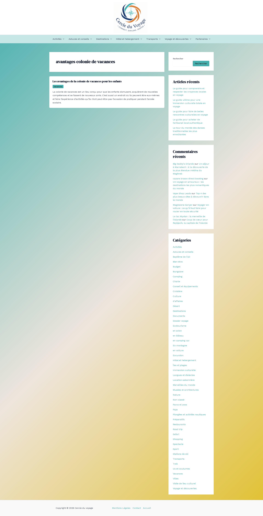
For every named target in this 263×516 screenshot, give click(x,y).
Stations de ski (180, 454)
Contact (137, 508)
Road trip (177, 429)
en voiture (178, 350)
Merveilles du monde (184, 385)
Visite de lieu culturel (184, 483)
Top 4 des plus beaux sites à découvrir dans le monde (191, 196)
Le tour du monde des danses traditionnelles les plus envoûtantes (189, 131)
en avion (177, 330)
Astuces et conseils (79, 39)
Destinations (102, 39)
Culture (177, 296)
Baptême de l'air (181, 256)
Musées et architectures (186, 390)
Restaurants (179, 424)
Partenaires (202, 39)
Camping (177, 276)
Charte (176, 281)
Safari (176, 434)
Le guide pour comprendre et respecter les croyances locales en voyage (189, 91)
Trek (175, 463)
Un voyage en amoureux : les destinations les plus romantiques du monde (191, 185)
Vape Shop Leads (182, 193)
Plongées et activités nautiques (189, 414)
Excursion (178, 355)
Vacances (58, 86)
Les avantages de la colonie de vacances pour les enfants (87, 81)
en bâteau (178, 335)
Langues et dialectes (184, 375)
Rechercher (178, 59)
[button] (63, 39)
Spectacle (178, 444)
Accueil (147, 508)
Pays (175, 409)
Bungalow (178, 271)
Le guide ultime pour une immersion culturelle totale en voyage (189, 103)
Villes (175, 478)
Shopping (178, 439)
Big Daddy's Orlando (183, 164)
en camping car (181, 340)
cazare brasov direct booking (188, 178)
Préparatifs (179, 419)
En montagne (180, 345)
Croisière (177, 291)
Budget (176, 266)
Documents (179, 316)
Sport (176, 449)
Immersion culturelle (184, 370)
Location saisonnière (184, 380)
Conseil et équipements (185, 286)
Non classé (178, 399)
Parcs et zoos (180, 404)
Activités (57, 39)
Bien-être (178, 261)
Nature (176, 394)
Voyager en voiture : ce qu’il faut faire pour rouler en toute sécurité (191, 208)
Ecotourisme (179, 325)
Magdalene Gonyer (182, 205)
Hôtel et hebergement (127, 39)
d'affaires (178, 301)
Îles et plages (180, 365)
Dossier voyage (180, 321)
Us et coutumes (181, 468)
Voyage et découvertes (176, 39)
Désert (176, 306)
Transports (152, 39)
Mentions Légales (121, 508)
